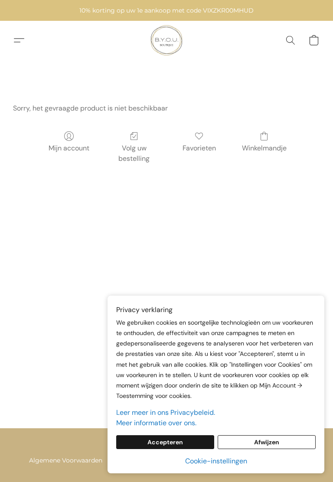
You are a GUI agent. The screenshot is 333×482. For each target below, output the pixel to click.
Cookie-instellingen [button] (216, 461)
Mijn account (69, 148)
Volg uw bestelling (134, 153)
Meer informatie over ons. (156, 422)
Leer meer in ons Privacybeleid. (165, 412)
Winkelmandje (264, 148)
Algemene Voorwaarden (65, 460)
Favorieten (199, 148)
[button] (166, 40)
